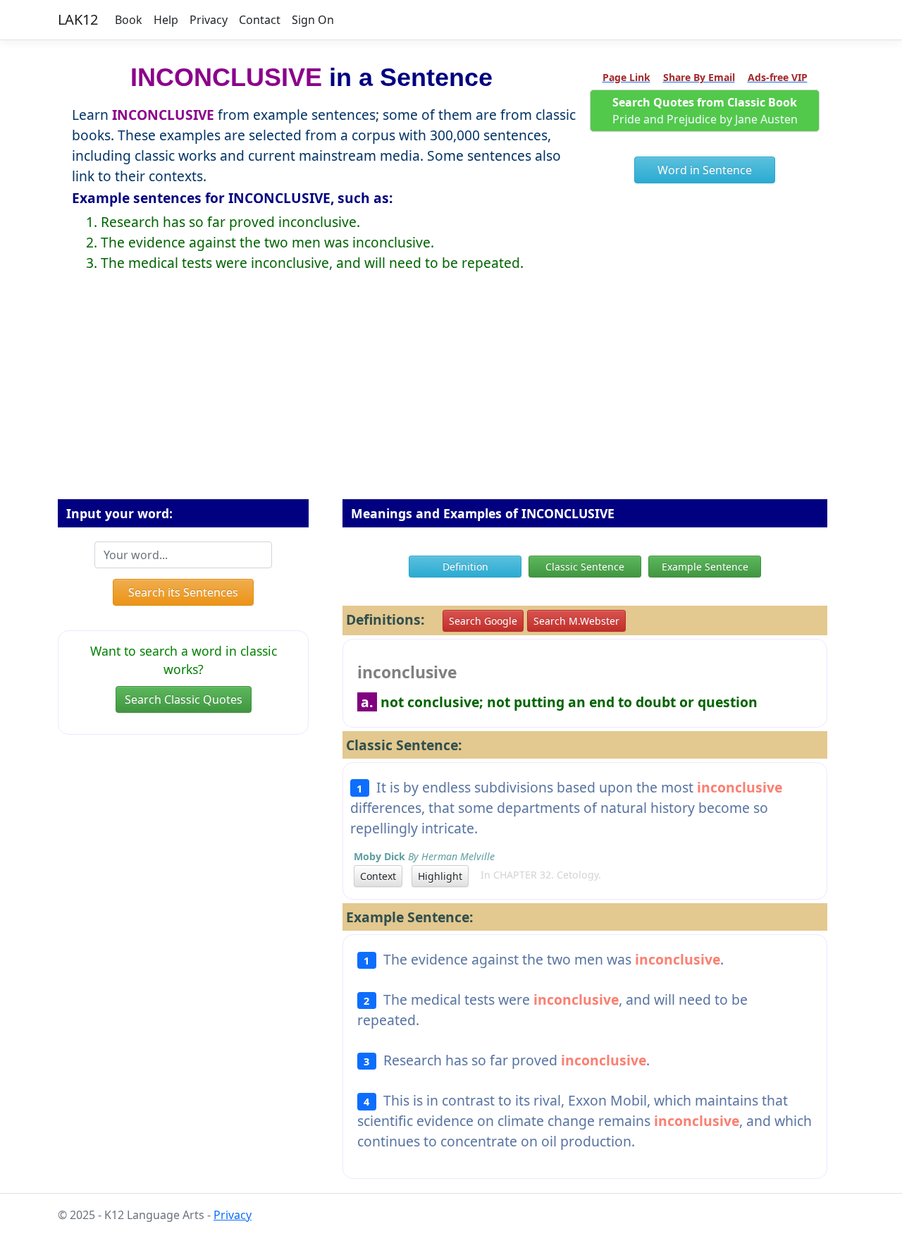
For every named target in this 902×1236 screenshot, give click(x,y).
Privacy (209, 19)
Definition (465, 566)
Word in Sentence (704, 170)
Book (128, 19)
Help (166, 19)
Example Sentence (705, 566)
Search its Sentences (183, 592)
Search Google (483, 621)
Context (378, 876)
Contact (259, 19)
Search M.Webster (576, 621)
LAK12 (78, 19)
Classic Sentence (584, 566)
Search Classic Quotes (183, 699)
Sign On (313, 19)
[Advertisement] (451, 397)
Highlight (440, 876)
